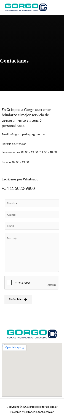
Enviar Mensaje (18, 299)
